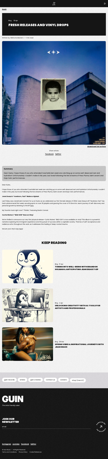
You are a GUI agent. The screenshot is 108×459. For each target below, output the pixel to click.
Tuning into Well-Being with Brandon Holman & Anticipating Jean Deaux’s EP (76, 268)
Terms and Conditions (9, 452)
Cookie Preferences (36, 452)
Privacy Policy (23, 452)
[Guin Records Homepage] (12, 399)
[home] (54, 3)
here (32, 206)
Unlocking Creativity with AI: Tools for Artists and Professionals (77, 306)
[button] (105, 3)
